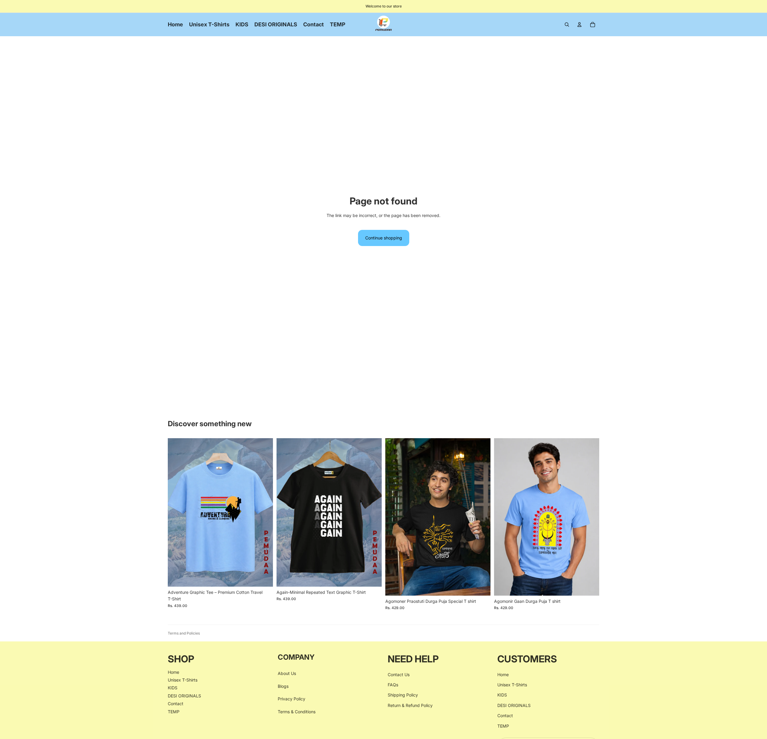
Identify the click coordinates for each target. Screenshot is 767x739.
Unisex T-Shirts (182, 679)
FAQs (393, 684)
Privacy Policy (291, 698)
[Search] (566, 24)
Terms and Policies (184, 633)
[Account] (579, 24)
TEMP (173, 711)
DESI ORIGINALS (184, 695)
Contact (175, 703)
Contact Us (399, 674)
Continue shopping (383, 237)
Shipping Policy (403, 694)
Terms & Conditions (296, 711)
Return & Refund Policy (410, 705)
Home (173, 671)
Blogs (283, 686)
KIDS (172, 687)
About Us (287, 673)
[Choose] (263, 577)
